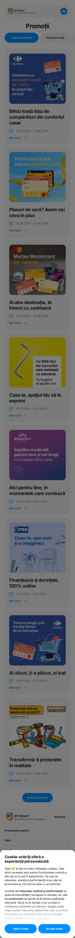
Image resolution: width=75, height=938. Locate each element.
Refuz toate (20, 928)
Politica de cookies (37, 918)
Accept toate (54, 928)
